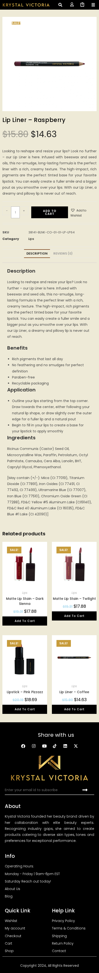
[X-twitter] (76, 746)
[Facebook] (23, 746)
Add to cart (49, 212)
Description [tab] (37, 253)
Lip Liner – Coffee (74, 692)
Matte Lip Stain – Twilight (74, 598)
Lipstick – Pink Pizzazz (25, 692)
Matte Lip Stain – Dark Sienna (25, 601)
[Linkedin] (65, 746)
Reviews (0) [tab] (63, 253)
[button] (83, 213)
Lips (31, 239)
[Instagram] (34, 746)
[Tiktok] (55, 746)
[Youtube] (44, 746)
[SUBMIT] (85, 790)
